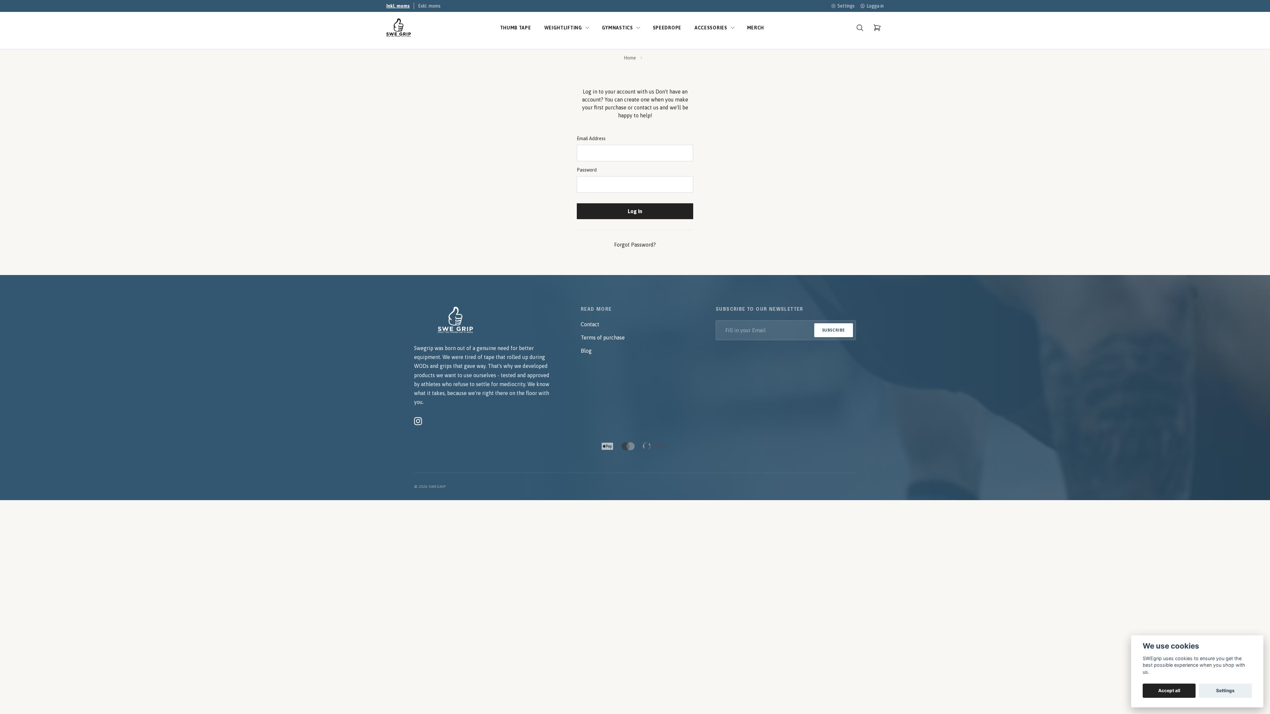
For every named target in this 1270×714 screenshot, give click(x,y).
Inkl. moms (398, 6)
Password (587, 170)
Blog (586, 351)
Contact (590, 324)
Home (630, 57)
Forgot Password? (635, 245)
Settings (1225, 690)
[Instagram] (418, 421)
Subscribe (833, 330)
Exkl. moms (429, 6)
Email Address (591, 138)
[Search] (860, 27)
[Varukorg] (877, 27)
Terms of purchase (603, 337)
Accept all (1169, 690)
